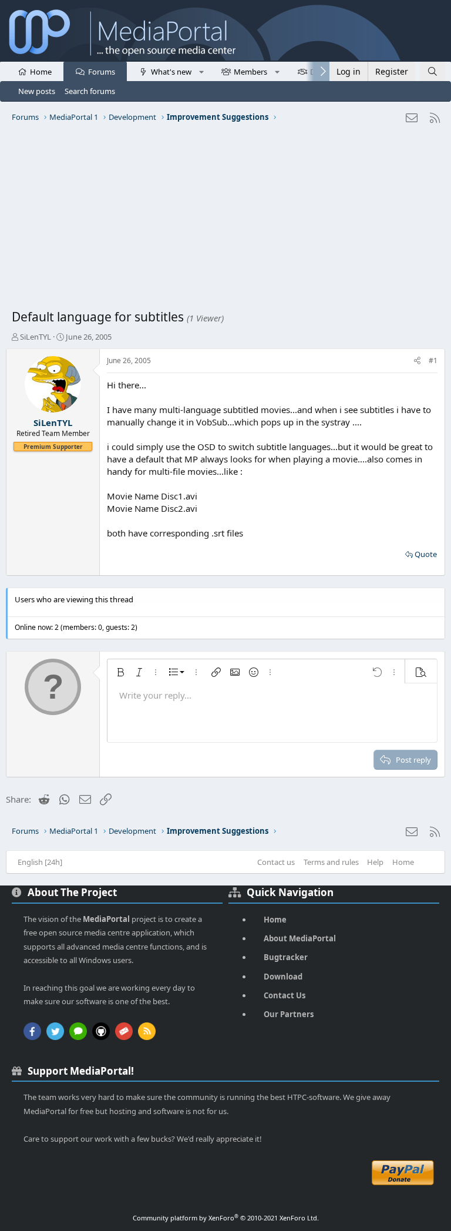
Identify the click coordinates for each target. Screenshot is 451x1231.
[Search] (432, 71)
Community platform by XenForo (226, 1217)
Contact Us (284, 995)
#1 (433, 360)
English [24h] (40, 862)
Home (41, 71)
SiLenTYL (35, 336)
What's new (171, 71)
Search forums (90, 91)
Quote (426, 554)
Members (250, 71)
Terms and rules (331, 862)
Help (375, 862)
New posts (36, 91)
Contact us (276, 862)
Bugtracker (286, 957)
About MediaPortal (300, 938)
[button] (201, 71)
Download (283, 976)
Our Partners (289, 1014)
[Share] (417, 361)
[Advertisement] (225, 220)
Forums (101, 71)
